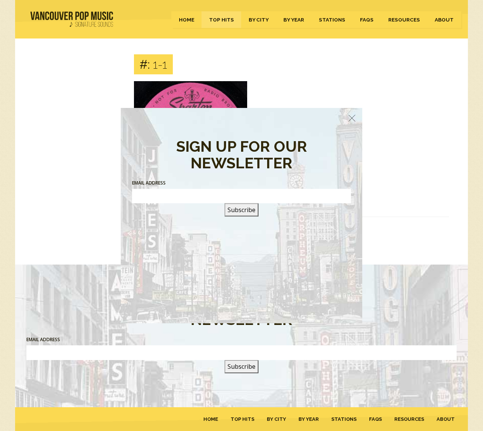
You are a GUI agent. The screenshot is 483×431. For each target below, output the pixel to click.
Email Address (43, 339)
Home (186, 20)
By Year (293, 20)
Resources (404, 20)
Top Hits (221, 20)
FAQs (367, 20)
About (444, 20)
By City (259, 20)
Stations (332, 20)
